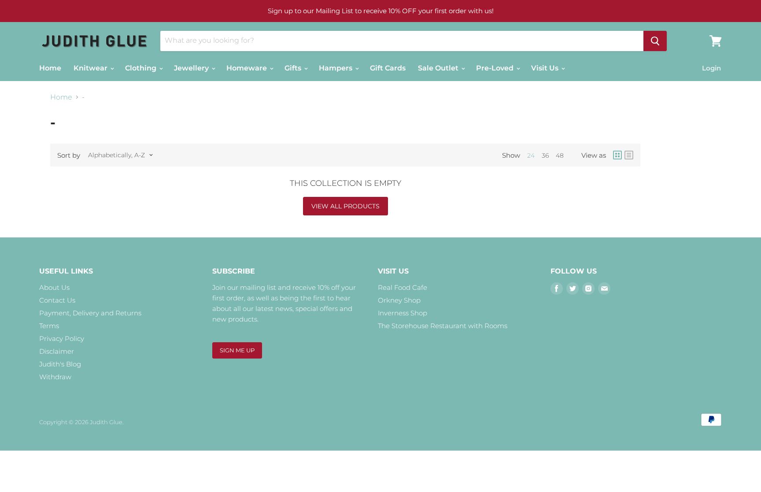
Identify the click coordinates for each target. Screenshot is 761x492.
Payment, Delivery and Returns (90, 313)
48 (560, 155)
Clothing (141, 68)
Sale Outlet (439, 68)
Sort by (68, 155)
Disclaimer (56, 351)
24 (531, 155)
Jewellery (192, 68)
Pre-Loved (495, 68)
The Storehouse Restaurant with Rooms (442, 326)
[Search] (655, 41)
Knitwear (91, 68)
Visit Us (545, 68)
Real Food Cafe (402, 287)
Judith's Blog (60, 364)
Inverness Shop (402, 313)
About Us (54, 287)
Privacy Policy (61, 338)
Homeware (247, 68)
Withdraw (55, 377)
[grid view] (617, 155)
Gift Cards (388, 68)
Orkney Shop (399, 300)
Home (50, 68)
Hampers (336, 68)
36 (545, 155)
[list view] (628, 155)
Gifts (293, 68)
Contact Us (57, 300)
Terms (49, 326)
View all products (345, 206)
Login (711, 68)
